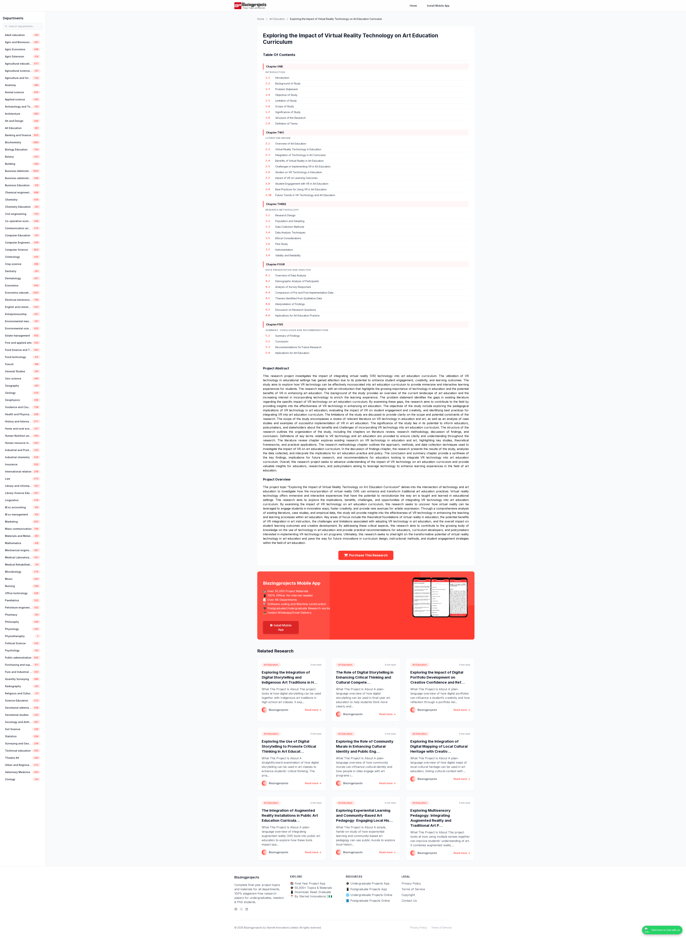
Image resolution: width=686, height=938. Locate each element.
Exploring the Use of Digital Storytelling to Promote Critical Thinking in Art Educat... (289, 746)
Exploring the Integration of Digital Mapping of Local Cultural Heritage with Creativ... (439, 746)
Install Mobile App (438, 5)
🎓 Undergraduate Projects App (367, 883)
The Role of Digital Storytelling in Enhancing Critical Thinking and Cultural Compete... (364, 677)
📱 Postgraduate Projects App (366, 889)
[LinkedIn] (246, 909)
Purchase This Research (368, 555)
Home (413, 5)
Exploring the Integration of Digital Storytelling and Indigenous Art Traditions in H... (289, 677)
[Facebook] (235, 909)
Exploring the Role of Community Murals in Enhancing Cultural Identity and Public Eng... (364, 746)
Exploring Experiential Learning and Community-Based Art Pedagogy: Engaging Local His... (364, 815)
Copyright (408, 895)
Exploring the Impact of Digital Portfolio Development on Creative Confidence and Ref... (437, 677)
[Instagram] (241, 909)
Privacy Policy (411, 883)
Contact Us (409, 900)
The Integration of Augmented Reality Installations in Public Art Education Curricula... (290, 815)
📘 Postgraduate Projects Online (368, 900)
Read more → (313, 709)
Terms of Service (413, 889)
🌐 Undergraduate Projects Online (369, 895)
